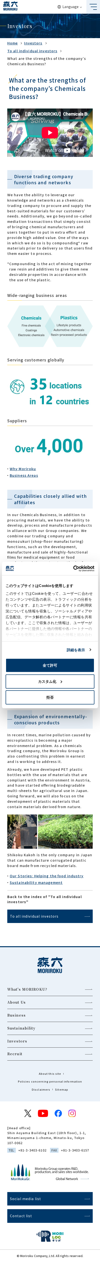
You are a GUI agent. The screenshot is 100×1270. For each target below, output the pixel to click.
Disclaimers (41, 1089)
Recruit (14, 1053)
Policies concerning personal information (50, 1081)
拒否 (50, 697)
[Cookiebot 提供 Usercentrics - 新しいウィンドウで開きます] (73, 568)
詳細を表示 (76, 650)
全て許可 (50, 665)
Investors (33, 43)
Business (16, 1015)
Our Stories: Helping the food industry (47, 875)
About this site (50, 1073)
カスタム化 (47, 681)
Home (12, 43)
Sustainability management (36, 882)
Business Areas (24, 475)
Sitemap (61, 1089)
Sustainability (21, 1028)
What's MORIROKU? (27, 989)
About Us (16, 1002)
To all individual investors (32, 50)
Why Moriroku (23, 468)
